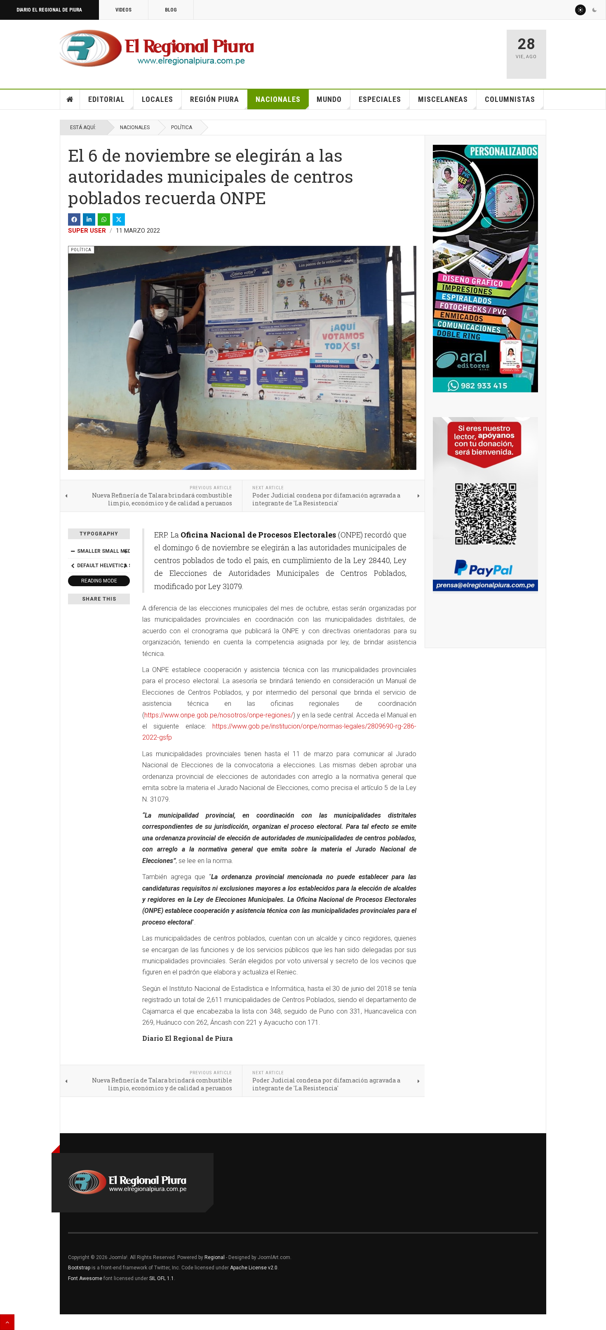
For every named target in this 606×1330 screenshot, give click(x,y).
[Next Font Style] (125, 565)
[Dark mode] (594, 10)
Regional (214, 1257)
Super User (87, 230)
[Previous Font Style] (72, 565)
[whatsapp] (104, 219)
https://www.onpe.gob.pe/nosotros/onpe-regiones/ (218, 715)
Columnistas (510, 99)
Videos (123, 10)
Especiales (380, 99)
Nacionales (278, 99)
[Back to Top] (7, 1322)
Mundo (329, 99)
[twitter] (119, 219)
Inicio (70, 99)
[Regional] (157, 49)
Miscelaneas (443, 99)
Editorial (106, 99)
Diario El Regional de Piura (49, 10)
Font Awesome (85, 1278)
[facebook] (74, 219)
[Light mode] (580, 10)
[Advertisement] (403, 50)
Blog (171, 10)
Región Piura (214, 99)
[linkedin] (89, 219)
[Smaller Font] (72, 551)
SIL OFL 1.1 (161, 1278)
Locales (157, 99)
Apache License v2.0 (253, 1268)
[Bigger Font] (125, 551)
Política (181, 127)
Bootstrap (79, 1268)
